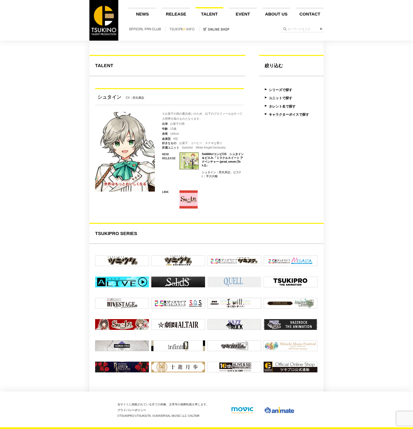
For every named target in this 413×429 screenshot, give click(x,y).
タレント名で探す (282, 106)
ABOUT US (276, 14)
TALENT (209, 14)
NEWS (142, 14)
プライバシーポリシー (131, 410)
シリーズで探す (280, 90)
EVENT (243, 14)
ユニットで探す (280, 98)
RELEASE (176, 14)
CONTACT (309, 14)
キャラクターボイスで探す (289, 114)
